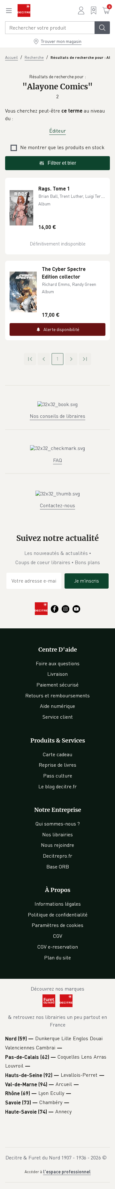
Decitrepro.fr (57, 856)
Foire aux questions (58, 663)
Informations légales (57, 904)
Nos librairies (57, 834)
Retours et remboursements (57, 695)
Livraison (57, 674)
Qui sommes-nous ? (57, 823)
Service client (57, 717)
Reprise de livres (57, 765)
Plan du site (57, 957)
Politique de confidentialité (58, 914)
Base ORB (57, 866)
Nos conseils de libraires (57, 416)
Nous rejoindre (57, 845)
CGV (57, 936)
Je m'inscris (86, 581)
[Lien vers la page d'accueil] (24, 10)
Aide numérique (57, 706)
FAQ (57, 460)
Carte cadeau (57, 754)
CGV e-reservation (57, 947)
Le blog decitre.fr (57, 786)
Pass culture (57, 775)
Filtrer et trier (62, 163)
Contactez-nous (57, 505)
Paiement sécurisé (57, 684)
